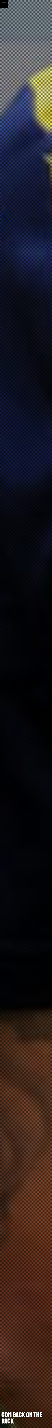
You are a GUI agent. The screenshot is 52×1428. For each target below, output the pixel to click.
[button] (4, 4)
